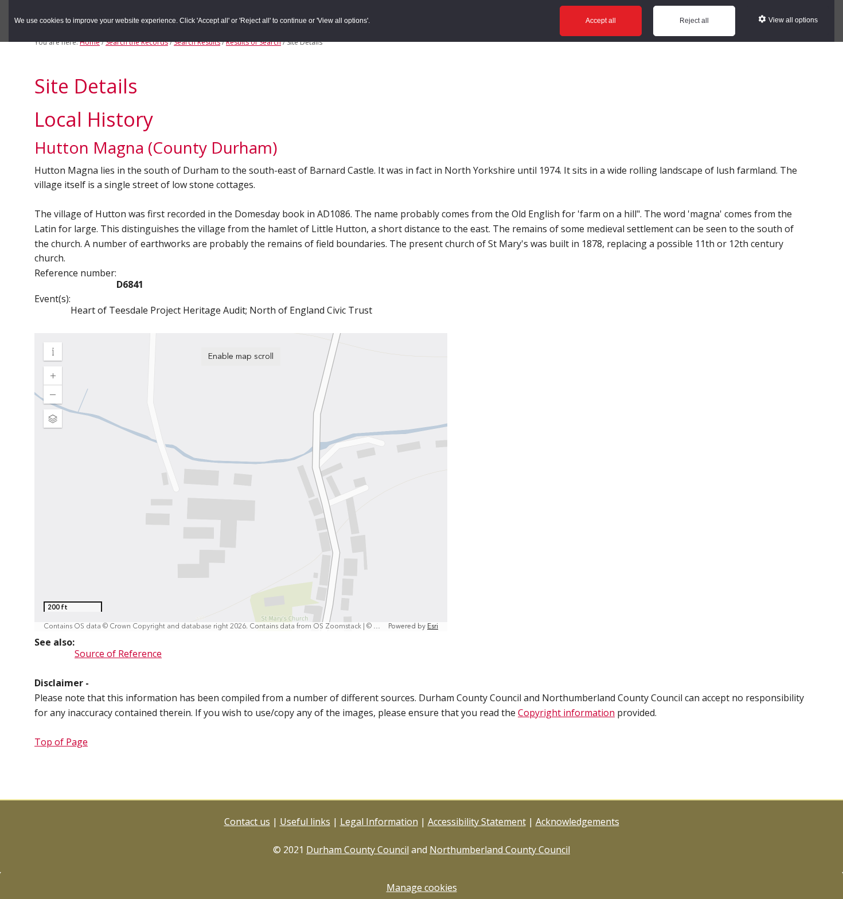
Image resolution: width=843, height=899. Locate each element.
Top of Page (61, 742)
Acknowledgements (577, 821)
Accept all (601, 21)
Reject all (694, 21)
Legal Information (379, 821)
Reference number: (75, 273)
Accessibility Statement (477, 821)
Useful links (305, 821)
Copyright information (566, 712)
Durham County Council (357, 849)
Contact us (247, 821)
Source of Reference (118, 653)
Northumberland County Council (500, 849)
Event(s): (52, 298)
